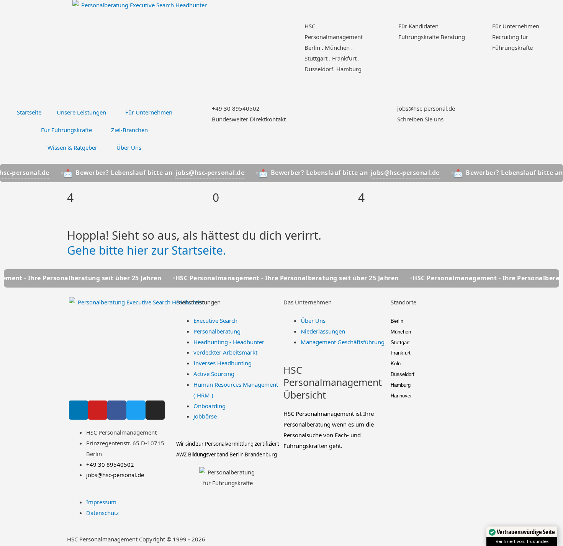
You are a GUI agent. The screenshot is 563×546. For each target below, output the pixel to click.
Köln (396, 363)
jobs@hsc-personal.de (426, 108)
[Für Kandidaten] (388, 30)
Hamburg (401, 385)
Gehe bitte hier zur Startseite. (146, 250)
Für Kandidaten (418, 26)
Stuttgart (400, 342)
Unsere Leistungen (81, 112)
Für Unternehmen (515, 26)
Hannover (401, 396)
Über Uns (128, 147)
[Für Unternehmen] (482, 30)
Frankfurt (401, 353)
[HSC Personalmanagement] (294, 30)
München (401, 332)
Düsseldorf (402, 374)
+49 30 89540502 (236, 108)
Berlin (397, 321)
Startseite (29, 112)
